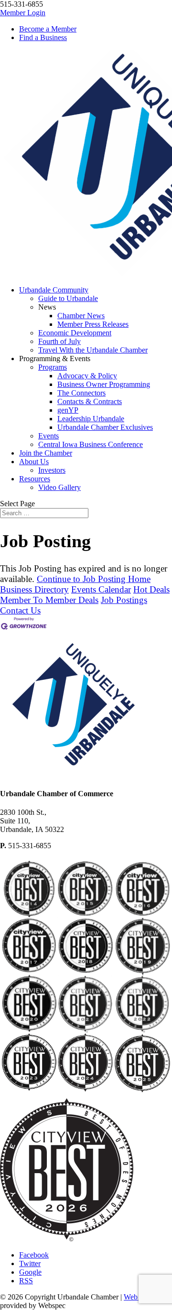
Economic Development (74, 333)
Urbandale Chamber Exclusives (105, 427)
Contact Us (20, 610)
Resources (34, 479)
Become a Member (47, 29)
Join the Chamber (45, 453)
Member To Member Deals (49, 600)
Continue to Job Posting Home (93, 579)
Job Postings (124, 600)
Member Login (22, 13)
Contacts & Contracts (89, 401)
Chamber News (81, 316)
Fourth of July (59, 341)
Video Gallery (59, 487)
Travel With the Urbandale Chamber (93, 350)
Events (48, 436)
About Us (34, 461)
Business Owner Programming (103, 384)
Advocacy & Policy (87, 376)
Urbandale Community (53, 290)
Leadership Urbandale (90, 419)
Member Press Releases (93, 324)
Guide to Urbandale (68, 298)
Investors (51, 470)
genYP (67, 410)
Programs (52, 367)
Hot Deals (151, 589)
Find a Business (43, 37)
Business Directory (34, 589)
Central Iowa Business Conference (90, 444)
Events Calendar (101, 589)
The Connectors (81, 393)
